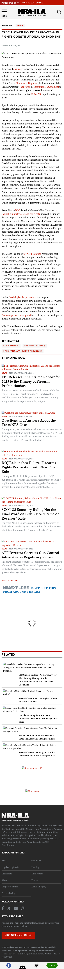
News (20, 25)
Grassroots (7, 873)
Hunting (35, 867)
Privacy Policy (8, 893)
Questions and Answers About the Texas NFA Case (29, 422)
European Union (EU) (34, 345)
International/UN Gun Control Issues (22, 351)
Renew (31, 3)
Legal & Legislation (11, 867)
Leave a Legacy (38, 886)
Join (23, 3)
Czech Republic (11, 345)
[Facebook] (8, 967)
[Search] (59, 12)
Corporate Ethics (10, 886)
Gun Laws (36, 860)
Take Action (37, 873)
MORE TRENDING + (10, 580)
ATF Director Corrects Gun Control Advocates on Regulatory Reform (30, 554)
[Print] (36, 967)
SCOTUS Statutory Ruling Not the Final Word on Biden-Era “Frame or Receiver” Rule (30, 514)
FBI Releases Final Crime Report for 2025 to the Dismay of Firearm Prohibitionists (31, 381)
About (5, 880)
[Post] (22, 967)
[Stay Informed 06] (32, 768)
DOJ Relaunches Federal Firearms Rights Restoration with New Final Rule (29, 467)
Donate (39, 3)
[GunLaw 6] (32, 791)
